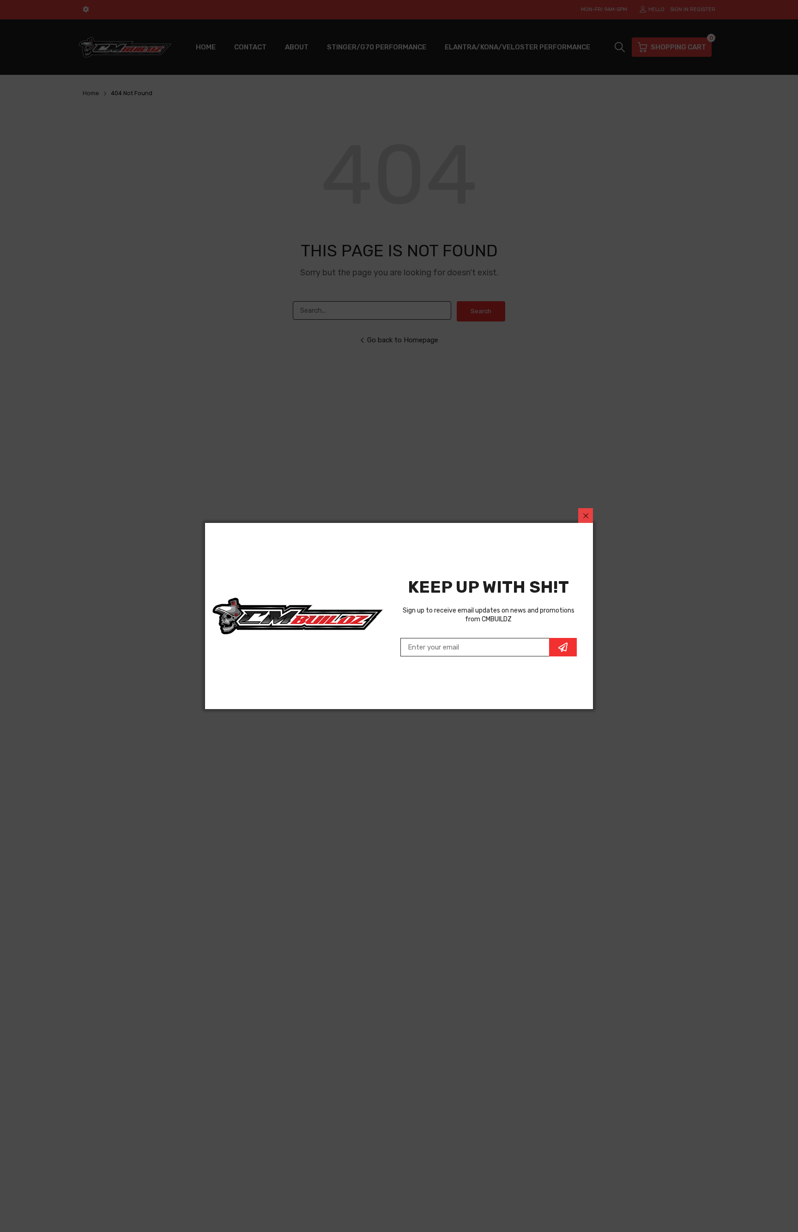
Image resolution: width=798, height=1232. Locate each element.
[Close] (585, 515)
